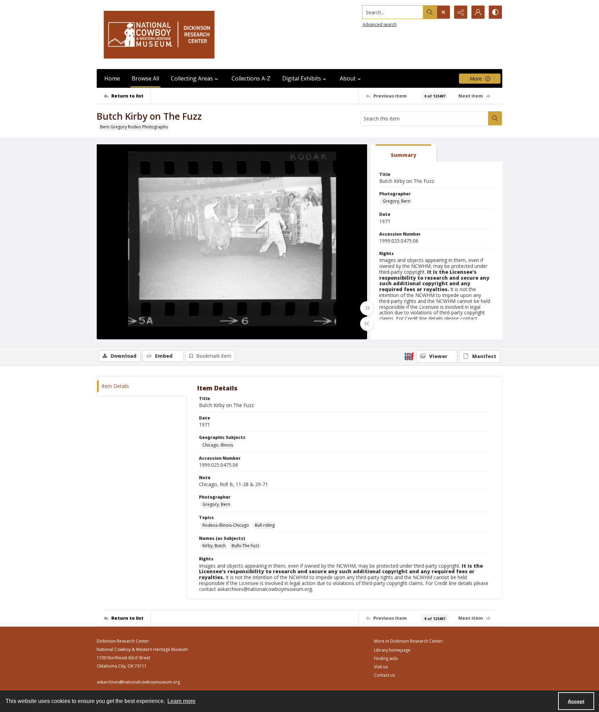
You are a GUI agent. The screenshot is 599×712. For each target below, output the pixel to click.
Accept (576, 701)
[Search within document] (495, 118)
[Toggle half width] (367, 324)
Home (112, 78)
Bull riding (265, 525)
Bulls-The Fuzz (245, 546)
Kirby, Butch (214, 546)
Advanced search (380, 24)
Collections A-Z (251, 78)
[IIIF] (409, 356)
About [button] (348, 78)
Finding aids (386, 658)
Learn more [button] (181, 701)
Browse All (145, 78)
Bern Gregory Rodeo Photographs (134, 127)
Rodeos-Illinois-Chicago (225, 525)
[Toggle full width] (367, 308)
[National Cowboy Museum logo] (159, 34)
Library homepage (392, 650)
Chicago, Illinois (217, 445)
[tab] (403, 153)
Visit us (381, 667)
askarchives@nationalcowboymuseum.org (138, 682)
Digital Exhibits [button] (301, 78)
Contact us (384, 675)
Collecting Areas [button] (192, 78)
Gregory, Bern (396, 201)
